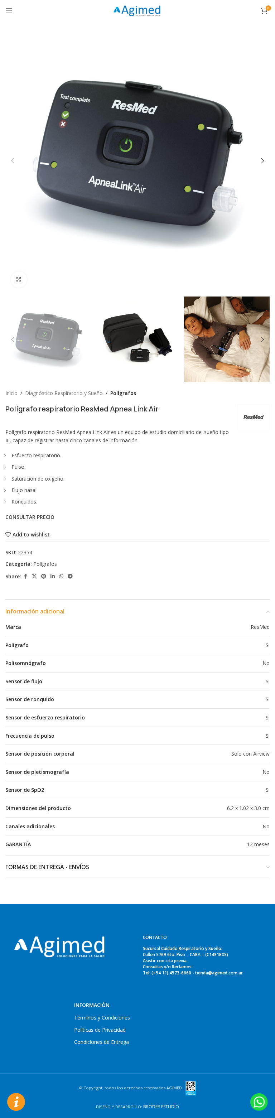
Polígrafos (123, 393)
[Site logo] (137, 10)
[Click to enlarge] (19, 279)
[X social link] (34, 576)
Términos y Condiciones (102, 1017)
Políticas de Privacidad (100, 1029)
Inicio (11, 393)
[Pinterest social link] (43, 576)
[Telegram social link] (70, 576)
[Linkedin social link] (52, 576)
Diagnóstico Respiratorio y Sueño (64, 393)
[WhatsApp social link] (61, 576)
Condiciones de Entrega (101, 1042)
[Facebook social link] (25, 576)
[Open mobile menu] (9, 11)
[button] (12, 161)
